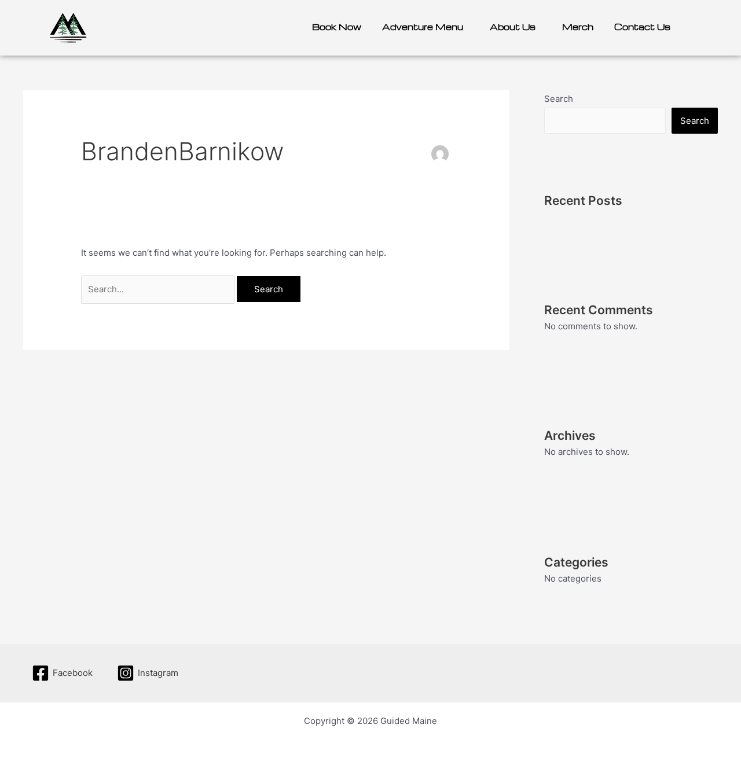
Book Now (336, 26)
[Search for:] (159, 289)
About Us (512, 26)
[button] (425, 27)
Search (558, 98)
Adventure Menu (422, 26)
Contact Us (642, 26)
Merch (577, 26)
